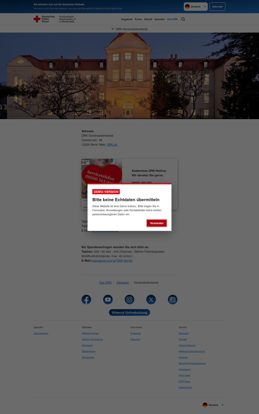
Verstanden (156, 223)
